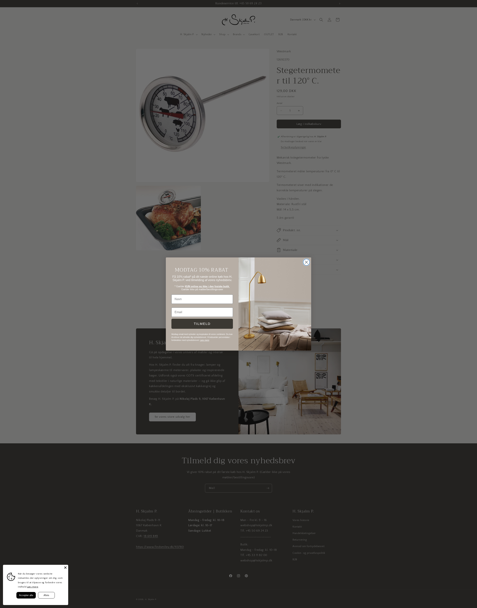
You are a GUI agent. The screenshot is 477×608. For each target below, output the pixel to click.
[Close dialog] (306, 262)
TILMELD (202, 324)
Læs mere (32, 586)
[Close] (65, 567)
